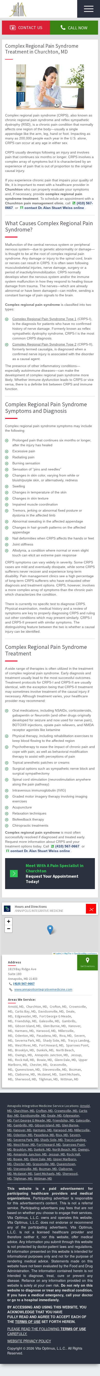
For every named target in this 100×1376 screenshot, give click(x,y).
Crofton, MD (44, 1110)
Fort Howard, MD (49, 1144)
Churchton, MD (23, 1110)
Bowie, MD (20, 1159)
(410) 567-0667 (23, 984)
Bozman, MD (48, 1169)
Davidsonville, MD (33, 1115)
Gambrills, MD (23, 1125)
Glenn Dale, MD (40, 1159)
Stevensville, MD (25, 1169)
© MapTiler (67, 953)
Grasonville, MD (44, 1164)
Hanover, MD (22, 1130)
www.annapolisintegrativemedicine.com (43, 989)
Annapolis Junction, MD (30, 1154)
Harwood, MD (63, 1130)
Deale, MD (54, 1115)
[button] (50, 930)
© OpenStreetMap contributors (84, 953)
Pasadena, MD (44, 1135)
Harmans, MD (42, 1130)
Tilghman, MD (22, 1178)
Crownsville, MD (65, 1110)
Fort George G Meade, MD (32, 1120)
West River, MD (24, 1144)
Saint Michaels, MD (47, 1173)
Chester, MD (22, 1164)
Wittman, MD (43, 1178)
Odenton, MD (22, 1135)
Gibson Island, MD (47, 1125)
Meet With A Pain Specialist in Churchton (54, 873)
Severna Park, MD (26, 1140)
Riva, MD (62, 1135)
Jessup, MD (56, 1154)
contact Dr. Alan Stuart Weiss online (54, 208)
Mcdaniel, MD (22, 1173)
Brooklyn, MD (22, 1149)
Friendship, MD (63, 1120)
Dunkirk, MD (42, 1149)
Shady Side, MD (51, 1140)
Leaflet (58, 953)
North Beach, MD (64, 1149)
